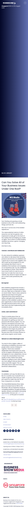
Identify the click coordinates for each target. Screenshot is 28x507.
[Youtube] (16, 431)
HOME (4, 416)
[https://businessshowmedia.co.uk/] (14, 473)
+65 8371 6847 (7, 455)
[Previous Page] (12, 405)
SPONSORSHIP (7, 425)
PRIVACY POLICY (7, 427)
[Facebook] (7, 431)
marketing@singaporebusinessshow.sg (13, 444)
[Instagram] (4, 431)
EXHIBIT (5, 422)
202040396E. (19, 503)
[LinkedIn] (10, 431)
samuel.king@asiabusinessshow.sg (12, 457)
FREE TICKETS (6, 419)
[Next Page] (15, 405)
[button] (25, 3)
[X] (13, 431)
